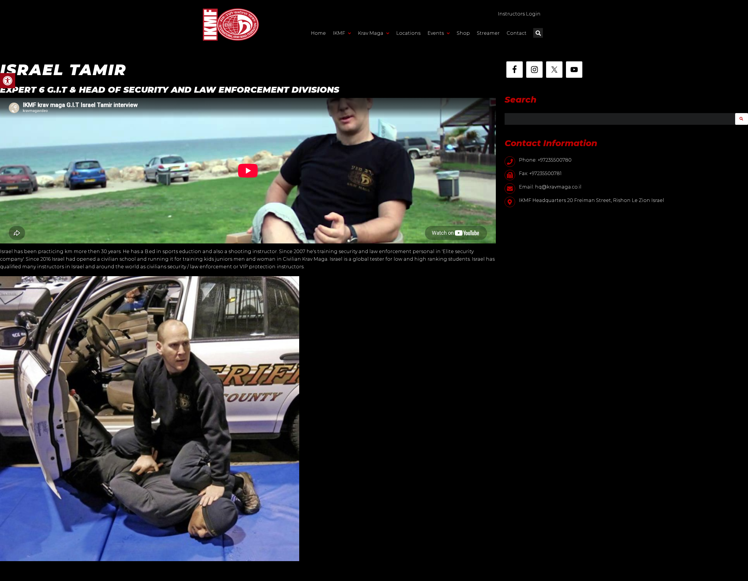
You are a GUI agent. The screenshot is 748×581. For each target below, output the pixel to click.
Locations (408, 33)
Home (318, 33)
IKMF (339, 33)
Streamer (488, 33)
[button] (7, 80)
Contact (517, 33)
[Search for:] (620, 119)
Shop (463, 33)
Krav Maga (370, 33)
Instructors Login (519, 14)
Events (435, 33)
